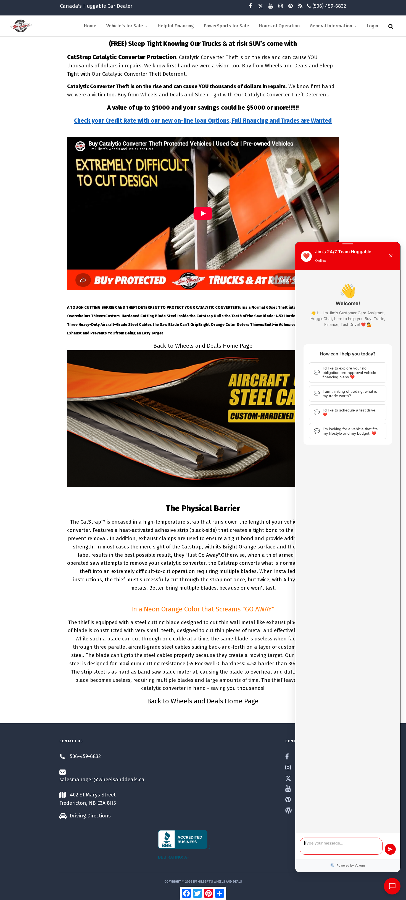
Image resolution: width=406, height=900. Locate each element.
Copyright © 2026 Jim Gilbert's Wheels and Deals (203, 881)
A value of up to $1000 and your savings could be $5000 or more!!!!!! (203, 107)
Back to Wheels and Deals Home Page (202, 345)
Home (90, 25)
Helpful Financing (176, 25)
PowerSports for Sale (226, 25)
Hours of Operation (279, 25)
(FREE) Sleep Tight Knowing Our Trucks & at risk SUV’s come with (203, 43)
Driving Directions (90, 816)
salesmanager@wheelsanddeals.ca (101, 780)
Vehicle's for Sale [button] (125, 25)
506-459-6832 (85, 756)
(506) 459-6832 (328, 6)
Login (372, 25)
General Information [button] (331, 25)
